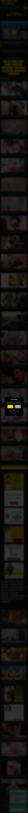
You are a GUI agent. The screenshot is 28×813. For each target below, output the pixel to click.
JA (10, 406)
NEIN (17, 406)
